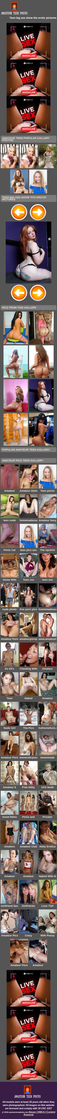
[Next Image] (37, 220)
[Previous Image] (19, 220)
